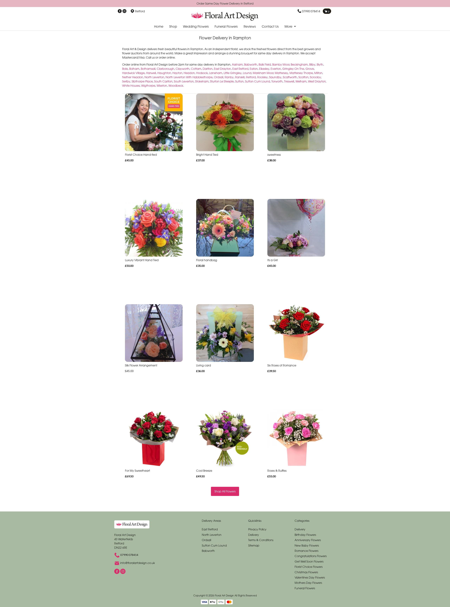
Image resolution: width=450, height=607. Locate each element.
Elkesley (264, 68)
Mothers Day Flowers (308, 583)
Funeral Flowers (226, 26)
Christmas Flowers (306, 572)
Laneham (215, 73)
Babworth (250, 64)
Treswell (289, 81)
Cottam (196, 68)
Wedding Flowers (196, 26)
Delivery (253, 535)
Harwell (151, 73)
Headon (189, 73)
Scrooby (315, 77)
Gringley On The (293, 68)
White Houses (131, 85)
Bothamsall (148, 68)
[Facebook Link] (120, 11)
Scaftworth (290, 77)
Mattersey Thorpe (301, 73)
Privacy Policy (257, 529)
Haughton (164, 73)
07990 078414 (311, 11)
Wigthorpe (148, 85)
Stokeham (202, 81)
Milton (318, 73)
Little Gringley (233, 73)
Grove (310, 68)
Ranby (229, 77)
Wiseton (162, 85)
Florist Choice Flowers (309, 567)
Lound (247, 73)
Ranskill (240, 77)
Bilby (312, 64)
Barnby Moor (280, 64)
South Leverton (184, 81)
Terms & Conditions (260, 540)
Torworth (277, 81)
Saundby (275, 77)
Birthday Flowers (305, 535)
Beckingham (299, 64)
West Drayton (317, 81)
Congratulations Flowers (311, 556)
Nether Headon (132, 77)
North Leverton (154, 77)
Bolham (134, 68)
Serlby (126, 81)
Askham (237, 64)
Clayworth (182, 68)
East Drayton (222, 68)
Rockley (262, 77)
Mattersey (281, 73)
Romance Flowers (306, 551)
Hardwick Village (133, 73)
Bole (125, 68)
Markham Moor (263, 73)
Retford (251, 77)
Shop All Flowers (225, 491)
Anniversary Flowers (308, 540)
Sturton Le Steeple (222, 81)
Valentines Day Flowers (310, 577)
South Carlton (163, 81)
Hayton (177, 73)
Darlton (208, 68)
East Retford (240, 68)
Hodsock (202, 73)
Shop (173, 26)
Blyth (320, 64)
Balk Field (265, 64)
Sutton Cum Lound (257, 81)
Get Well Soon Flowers (309, 561)
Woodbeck (175, 85)
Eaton (254, 68)
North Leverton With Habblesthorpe (189, 77)
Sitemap (253, 545)
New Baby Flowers (307, 545)
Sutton (239, 81)
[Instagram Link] (124, 11)
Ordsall (218, 77)
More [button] (289, 26)
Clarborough (165, 68)
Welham (301, 81)
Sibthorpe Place (142, 81)
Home (158, 26)
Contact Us (270, 26)
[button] (225, 522)
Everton (276, 68)
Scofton (303, 77)
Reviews (250, 26)
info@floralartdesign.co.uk (137, 563)
